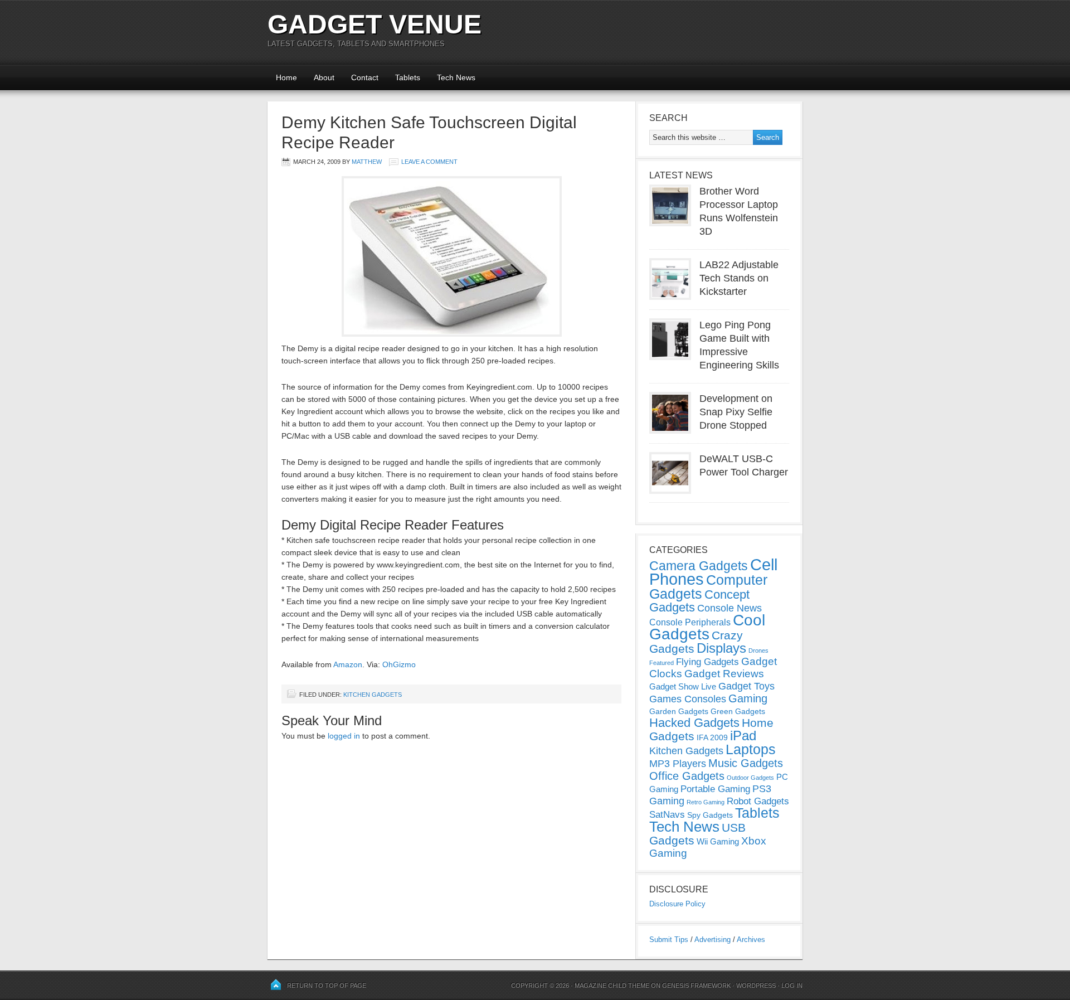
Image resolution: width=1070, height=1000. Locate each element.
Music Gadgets (745, 763)
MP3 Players (677, 763)
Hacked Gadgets (694, 723)
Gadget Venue (374, 24)
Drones (758, 650)
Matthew (367, 161)
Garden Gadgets (678, 711)
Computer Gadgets (708, 586)
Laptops (751, 749)
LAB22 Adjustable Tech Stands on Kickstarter (739, 278)
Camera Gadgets (698, 566)
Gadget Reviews (724, 673)
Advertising (712, 939)
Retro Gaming (705, 802)
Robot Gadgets (758, 801)
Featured (661, 662)
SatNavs (667, 814)
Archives (751, 939)
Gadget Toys (746, 686)
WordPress (756, 985)
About (324, 77)
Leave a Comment (429, 161)
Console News (729, 608)
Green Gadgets (738, 711)
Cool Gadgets (707, 627)
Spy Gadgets (710, 814)
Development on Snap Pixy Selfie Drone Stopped (735, 412)
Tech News (456, 77)
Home (286, 77)
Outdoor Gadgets (750, 777)
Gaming (747, 698)
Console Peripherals (690, 622)
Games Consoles (687, 699)
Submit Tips (668, 939)
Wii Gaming (718, 841)
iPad (743, 735)
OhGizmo (399, 664)
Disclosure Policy (677, 904)
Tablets (407, 77)
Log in (791, 985)
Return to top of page (326, 985)
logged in (344, 735)
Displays (721, 648)
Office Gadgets (686, 776)
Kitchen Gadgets (372, 694)
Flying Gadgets (707, 661)
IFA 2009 (712, 737)
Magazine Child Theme (612, 985)
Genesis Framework (696, 985)
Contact (364, 77)
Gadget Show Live (682, 686)
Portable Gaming (715, 789)
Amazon (347, 664)
